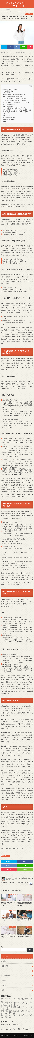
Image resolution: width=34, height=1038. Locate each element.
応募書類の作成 (5, 855)
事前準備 (3, 961)
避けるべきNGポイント (11, 117)
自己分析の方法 (9, 106)
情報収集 (3, 980)
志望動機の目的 (9, 91)
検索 (2, 947)
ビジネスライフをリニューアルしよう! (17, 4)
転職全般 (3, 985)
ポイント (7, 115)
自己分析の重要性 (10, 104)
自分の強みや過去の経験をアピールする (15, 98)
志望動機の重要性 (10, 93)
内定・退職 (4, 966)
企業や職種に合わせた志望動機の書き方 (14, 94)
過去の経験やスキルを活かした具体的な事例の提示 (17, 110)
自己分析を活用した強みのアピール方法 (15, 108)
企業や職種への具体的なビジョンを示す (15, 100)
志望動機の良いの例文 (9, 119)
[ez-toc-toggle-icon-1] (30, 86)
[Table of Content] (30, 86)
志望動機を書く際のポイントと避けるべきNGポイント (17, 112)
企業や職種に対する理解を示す (13, 96)
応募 (2, 970)
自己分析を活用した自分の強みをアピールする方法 (17, 102)
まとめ (4, 121)
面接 (2, 990)
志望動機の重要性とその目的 (11, 89)
